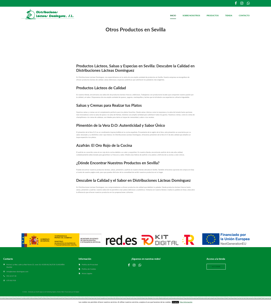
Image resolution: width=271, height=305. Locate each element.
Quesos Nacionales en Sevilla (201, 298)
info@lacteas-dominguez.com (17, 271)
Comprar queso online (92, 298)
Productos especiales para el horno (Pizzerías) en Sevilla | (91, 297)
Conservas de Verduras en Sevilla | (36, 298)
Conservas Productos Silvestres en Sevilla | (215, 297)
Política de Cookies (89, 269)
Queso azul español (257, 298)
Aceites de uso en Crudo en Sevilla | (250, 297)
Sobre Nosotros (191, 16)
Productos (213, 16)
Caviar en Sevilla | (170, 297)
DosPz (37, 291)
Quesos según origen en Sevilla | (43, 297)
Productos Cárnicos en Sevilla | (107, 297)
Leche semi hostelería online (142, 298)
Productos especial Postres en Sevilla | (67, 297)
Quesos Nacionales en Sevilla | (20, 297)
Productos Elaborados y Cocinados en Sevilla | (21, 298)
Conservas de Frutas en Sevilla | (238, 297)
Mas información (186, 302)
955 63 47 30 (11, 276)
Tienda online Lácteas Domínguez (190, 298)
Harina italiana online (111, 298)
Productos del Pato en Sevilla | (133, 297)
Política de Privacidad (90, 264)
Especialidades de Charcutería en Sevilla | (120, 297)
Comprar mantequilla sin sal (102, 298)
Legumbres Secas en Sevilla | (203, 297)
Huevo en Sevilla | (77, 297)
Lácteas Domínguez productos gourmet (176, 298)
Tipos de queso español (232, 298)
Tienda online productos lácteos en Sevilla (80, 298)
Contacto (244, 16)
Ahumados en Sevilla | (143, 297)
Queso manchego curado (212, 298)
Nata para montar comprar (121, 298)
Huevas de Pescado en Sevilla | (153, 297)
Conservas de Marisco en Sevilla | (191, 297)
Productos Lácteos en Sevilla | (54, 297)
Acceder (216, 266)
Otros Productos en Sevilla (67, 298)
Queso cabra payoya (250, 298)
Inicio (173, 16)
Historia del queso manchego (222, 298)
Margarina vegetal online (163, 298)
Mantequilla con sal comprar (153, 298)
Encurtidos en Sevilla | (46, 298)
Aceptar (175, 302)
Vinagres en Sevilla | (9, 298)
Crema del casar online (241, 298)
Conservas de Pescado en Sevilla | (179, 297)
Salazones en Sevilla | (163, 297)
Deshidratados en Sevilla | (228, 297)
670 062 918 (11, 280)
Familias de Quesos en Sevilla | (31, 297)
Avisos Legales (87, 273)
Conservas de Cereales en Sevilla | (56, 298)
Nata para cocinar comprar (132, 298)
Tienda (228, 16)
